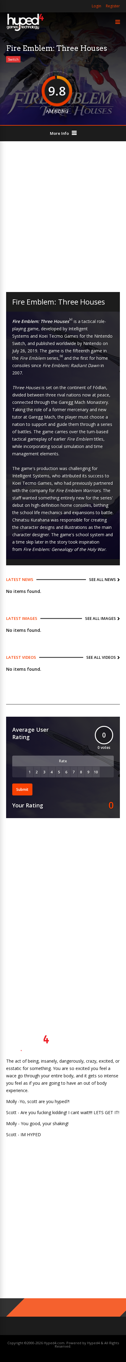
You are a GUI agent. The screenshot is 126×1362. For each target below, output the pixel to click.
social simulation (67, 446)
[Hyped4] (25, 30)
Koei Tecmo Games (58, 336)
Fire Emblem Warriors (78, 490)
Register (113, 6)
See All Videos (101, 657)
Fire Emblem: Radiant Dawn (71, 365)
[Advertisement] (63, 217)
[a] (70, 319)
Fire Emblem (33, 358)
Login (96, 6)
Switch (13, 59)
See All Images (100, 618)
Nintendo (92, 343)
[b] (61, 356)
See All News (102, 579)
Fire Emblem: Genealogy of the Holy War (64, 549)
